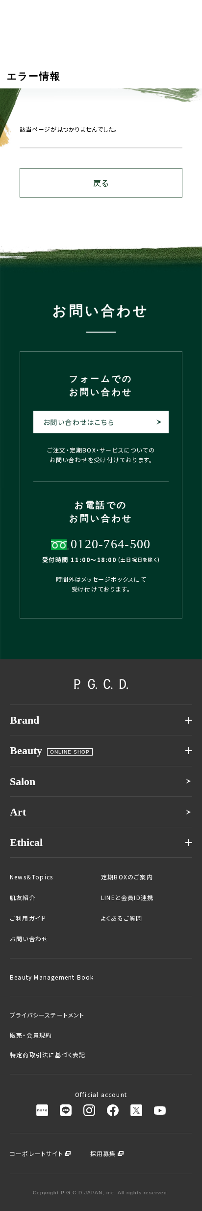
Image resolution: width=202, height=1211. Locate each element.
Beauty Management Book (52, 977)
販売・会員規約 (31, 1035)
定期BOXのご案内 (127, 876)
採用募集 (103, 1153)
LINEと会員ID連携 (127, 897)
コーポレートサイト (36, 1153)
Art (18, 812)
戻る (100, 183)
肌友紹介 (23, 897)
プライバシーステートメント (47, 1015)
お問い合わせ (29, 938)
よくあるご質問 (121, 918)
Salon (22, 781)
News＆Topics (31, 876)
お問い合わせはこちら (78, 422)
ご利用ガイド (28, 918)
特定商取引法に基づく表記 (47, 1055)
